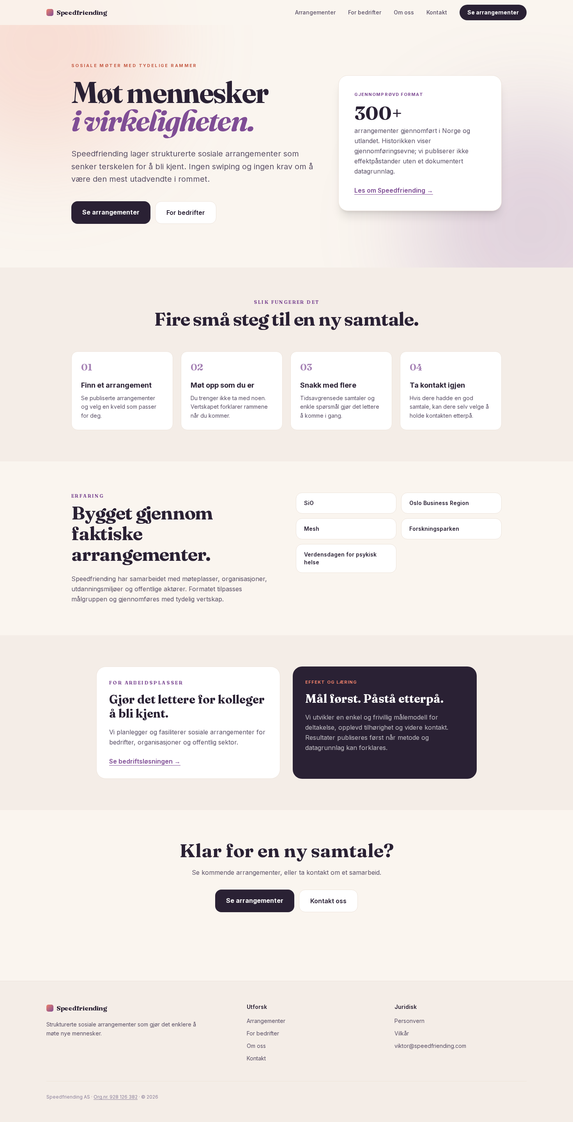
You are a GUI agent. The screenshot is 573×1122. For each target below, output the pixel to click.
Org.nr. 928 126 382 (116, 1097)
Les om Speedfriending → (393, 190)
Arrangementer (315, 12)
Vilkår (401, 1033)
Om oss (404, 12)
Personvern (409, 1020)
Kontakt (436, 12)
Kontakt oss (328, 901)
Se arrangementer (493, 12)
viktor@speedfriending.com (430, 1045)
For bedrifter (364, 12)
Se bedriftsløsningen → (144, 761)
